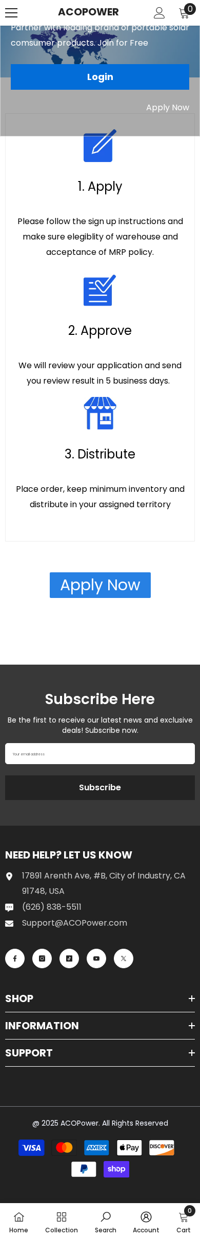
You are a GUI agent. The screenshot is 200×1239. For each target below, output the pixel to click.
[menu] (11, 13)
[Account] (159, 12)
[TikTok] (69, 958)
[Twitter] (123, 958)
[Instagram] (42, 958)
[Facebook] (15, 958)
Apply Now (167, 107)
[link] (105, 1221)
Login (100, 76)
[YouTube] (96, 958)
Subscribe (100, 787)
